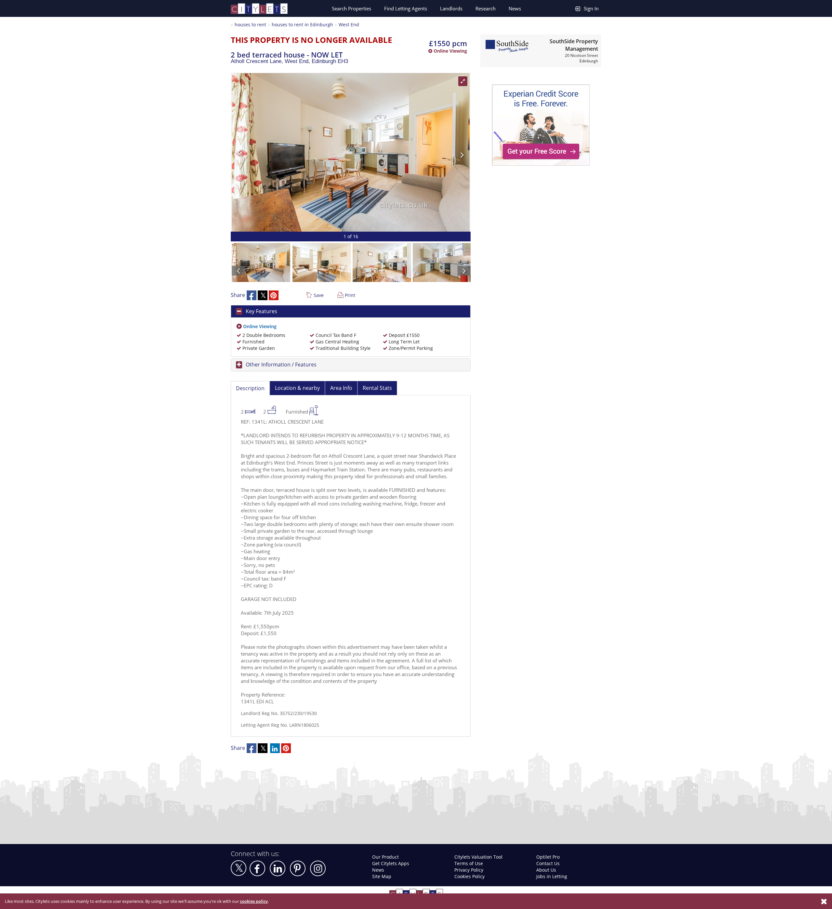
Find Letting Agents (405, 8)
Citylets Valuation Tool (478, 857)
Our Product (385, 857)
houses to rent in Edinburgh (302, 24)
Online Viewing (449, 51)
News (515, 8)
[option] (351, 152)
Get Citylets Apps (390, 863)
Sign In (591, 8)
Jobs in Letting (551, 876)
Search (351, 8)
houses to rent (250, 24)
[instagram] (318, 868)
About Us (546, 870)
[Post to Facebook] (251, 295)
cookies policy (254, 901)
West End (349, 24)
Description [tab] (250, 388)
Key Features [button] (261, 311)
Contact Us (548, 863)
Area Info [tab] (341, 387)
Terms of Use (468, 863)
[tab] (350, 311)
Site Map (381, 876)
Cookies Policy (469, 876)
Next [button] (407, 152)
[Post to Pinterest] (274, 295)
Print (350, 295)
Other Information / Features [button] (281, 364)
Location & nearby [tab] (297, 387)
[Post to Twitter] (262, 295)
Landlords (451, 8)
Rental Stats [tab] (377, 387)
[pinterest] (298, 868)
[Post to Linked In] (275, 748)
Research (485, 8)
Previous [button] (293, 152)
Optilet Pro (548, 857)
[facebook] (257, 868)
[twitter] (238, 868)
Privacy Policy (468, 870)
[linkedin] (277, 868)
